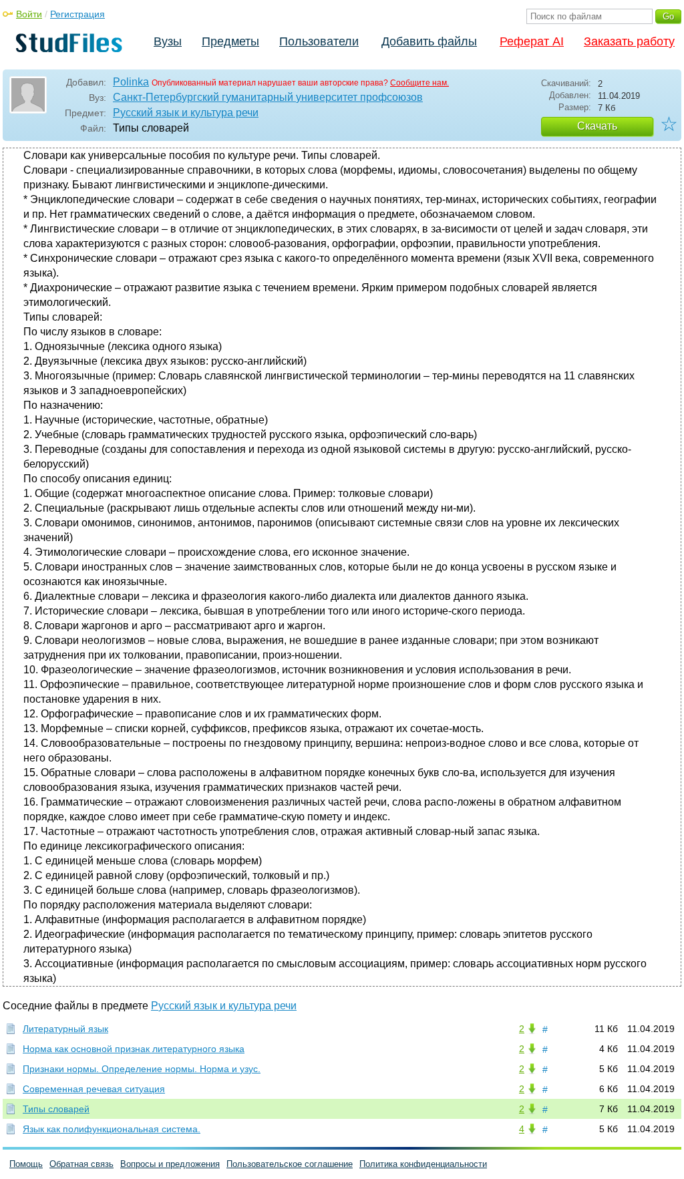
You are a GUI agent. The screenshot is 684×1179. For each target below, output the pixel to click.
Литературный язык (65, 1028)
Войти (29, 14)
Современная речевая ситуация (94, 1088)
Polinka (131, 82)
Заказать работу (629, 41)
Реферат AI (532, 41)
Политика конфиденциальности (423, 1164)
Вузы (168, 41)
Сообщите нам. (419, 83)
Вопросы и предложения (170, 1164)
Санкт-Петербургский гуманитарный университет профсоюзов (268, 97)
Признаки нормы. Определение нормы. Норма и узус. (142, 1068)
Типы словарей (56, 1109)
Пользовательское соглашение (289, 1164)
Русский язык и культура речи (186, 112)
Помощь (26, 1164)
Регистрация (77, 14)
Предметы (230, 41)
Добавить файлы (429, 41)
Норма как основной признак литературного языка (133, 1048)
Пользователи (319, 41)
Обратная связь (81, 1164)
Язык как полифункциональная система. (111, 1129)
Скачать (597, 126)
